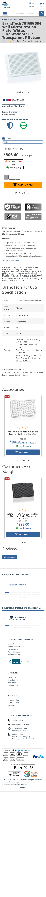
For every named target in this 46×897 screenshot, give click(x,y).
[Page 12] (20, 594)
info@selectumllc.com (20, 724)
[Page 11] (16, 594)
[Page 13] (25, 594)
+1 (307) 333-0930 (18, 720)
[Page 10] (11, 594)
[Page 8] (38, 592)
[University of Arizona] (17, 618)
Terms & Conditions (15, 652)
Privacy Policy (13, 649)
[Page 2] (11, 592)
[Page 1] (7, 592)
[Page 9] (7, 594)
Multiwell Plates (16, 19)
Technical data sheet (10, 260)
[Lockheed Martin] (17, 584)
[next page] (28, 460)
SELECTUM (6, 7)
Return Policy (13, 705)
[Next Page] (41, 585)
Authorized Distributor (16, 647)
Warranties (12, 683)
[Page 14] (29, 594)
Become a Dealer (14, 655)
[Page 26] (25, 597)
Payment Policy (13, 700)
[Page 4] (20, 592)
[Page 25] (20, 597)
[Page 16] (38, 594)
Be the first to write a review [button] (29, 41)
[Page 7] (34, 592)
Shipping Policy (13, 703)
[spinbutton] (12, 177)
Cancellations (13, 685)
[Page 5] (25, 592)
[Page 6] (29, 592)
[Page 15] (34, 594)
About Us (11, 644)
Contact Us (12, 677)
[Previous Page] (5, 585)
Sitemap (23, 787)
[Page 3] (16, 592)
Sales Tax (11, 680)
